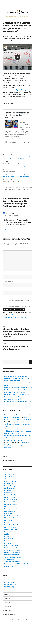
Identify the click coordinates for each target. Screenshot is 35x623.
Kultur (6, 506)
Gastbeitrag (8, 492)
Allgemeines (8, 479)
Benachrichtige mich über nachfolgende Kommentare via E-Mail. (17, 301)
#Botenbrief (7, 602)
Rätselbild (7, 543)
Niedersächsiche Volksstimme (14, 525)
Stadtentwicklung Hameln (12, 548)
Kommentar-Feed (10, 584)
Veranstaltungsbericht (11, 555)
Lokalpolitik (8, 513)
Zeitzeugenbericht (10, 566)
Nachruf (7, 522)
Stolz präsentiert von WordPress (20, 620)
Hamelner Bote (6, 620)
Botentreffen (8, 483)
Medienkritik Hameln (11, 518)
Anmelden (7, 580)
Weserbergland (9, 559)
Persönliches (8, 532)
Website (5, 290)
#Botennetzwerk (8, 610)
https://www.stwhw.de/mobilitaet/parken (16, 90)
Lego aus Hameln (9, 511)
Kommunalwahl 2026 (11, 504)
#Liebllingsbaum (9, 476)
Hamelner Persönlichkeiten (13, 499)
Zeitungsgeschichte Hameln (13, 561)
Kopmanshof (27, 189)
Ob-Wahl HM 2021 (10, 527)
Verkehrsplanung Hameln (12, 557)
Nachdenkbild (8, 520)
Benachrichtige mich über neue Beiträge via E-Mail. (16, 306)
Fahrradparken (19, 189)
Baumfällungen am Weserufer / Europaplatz (14, 167)
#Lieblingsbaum (9, 474)
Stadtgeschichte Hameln (12, 550)
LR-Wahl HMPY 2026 (11, 515)
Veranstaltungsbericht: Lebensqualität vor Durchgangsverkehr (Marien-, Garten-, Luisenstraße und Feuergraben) (18, 390)
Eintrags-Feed (9, 582)
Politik (6, 534)
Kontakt (5, 594)
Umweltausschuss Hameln (12, 552)
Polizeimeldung (9, 538)
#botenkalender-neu (9, 614)
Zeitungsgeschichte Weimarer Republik (17, 564)
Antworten (6, 229)
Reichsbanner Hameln (11, 545)
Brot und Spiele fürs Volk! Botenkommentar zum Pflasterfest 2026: (17, 424)
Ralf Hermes (8, 187)
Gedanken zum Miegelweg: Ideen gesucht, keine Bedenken (16, 445)
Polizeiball (7, 536)
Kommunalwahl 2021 (11, 502)
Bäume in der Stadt (10, 481)
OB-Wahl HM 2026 (10, 529)
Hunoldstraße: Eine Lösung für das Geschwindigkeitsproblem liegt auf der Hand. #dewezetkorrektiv (16, 378)
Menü (29, 6)
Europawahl (8, 490)
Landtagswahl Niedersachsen (13, 509)
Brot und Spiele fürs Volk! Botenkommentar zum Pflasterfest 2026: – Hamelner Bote (17, 436)
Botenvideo (12, 189)
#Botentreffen (7, 606)
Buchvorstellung (9, 486)
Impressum (6, 598)
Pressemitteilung (9, 541)
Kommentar (7, 249)
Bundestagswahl (9, 488)
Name (5, 273)
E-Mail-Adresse (8, 282)
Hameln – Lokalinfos (11, 497)
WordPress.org (9, 587)
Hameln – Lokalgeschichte (13, 495)
